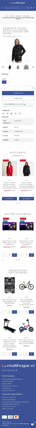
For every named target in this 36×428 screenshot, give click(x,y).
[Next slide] (32, 67)
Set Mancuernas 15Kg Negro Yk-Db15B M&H (10, 301)
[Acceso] (31, 7)
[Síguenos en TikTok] (16, 370)
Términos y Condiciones (9, 397)
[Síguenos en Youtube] (14, 370)
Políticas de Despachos (9, 399)
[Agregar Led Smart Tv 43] (14, 255)
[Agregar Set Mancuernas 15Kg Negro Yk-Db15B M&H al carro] (14, 312)
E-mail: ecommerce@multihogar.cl (12, 379)
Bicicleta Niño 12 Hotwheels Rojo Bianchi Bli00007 (26, 341)
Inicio (6, 16)
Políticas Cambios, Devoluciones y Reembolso (15, 402)
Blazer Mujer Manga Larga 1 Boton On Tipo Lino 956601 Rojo (9, 185)
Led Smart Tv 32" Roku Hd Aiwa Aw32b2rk (26, 242)
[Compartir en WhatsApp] (11, 113)
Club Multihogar (6, 388)
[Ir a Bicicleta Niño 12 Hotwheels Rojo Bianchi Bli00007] (26, 326)
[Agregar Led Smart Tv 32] (31, 255)
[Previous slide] (3, 67)
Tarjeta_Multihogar (7, 408)
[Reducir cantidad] (3, 88)
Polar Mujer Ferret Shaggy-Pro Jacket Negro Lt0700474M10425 (26, 185)
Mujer (12, 16)
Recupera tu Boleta (7, 381)
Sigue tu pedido (6, 383)
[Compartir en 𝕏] (7, 113)
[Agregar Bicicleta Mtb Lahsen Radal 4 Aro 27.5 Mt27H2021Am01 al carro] (31, 312)
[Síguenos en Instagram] (9, 370)
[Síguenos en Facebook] (12, 370)
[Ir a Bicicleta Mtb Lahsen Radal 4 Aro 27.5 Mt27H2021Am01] (26, 285)
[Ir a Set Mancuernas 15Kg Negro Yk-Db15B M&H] (9, 285)
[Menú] (2, 7)
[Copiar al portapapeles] (19, 113)
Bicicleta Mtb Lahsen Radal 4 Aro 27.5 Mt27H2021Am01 (26, 302)
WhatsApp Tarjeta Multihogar (10, 404)
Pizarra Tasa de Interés (8, 406)
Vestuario (18, 16)
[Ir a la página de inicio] (18, 3)
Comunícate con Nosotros (9, 386)
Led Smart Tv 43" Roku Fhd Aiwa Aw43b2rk (9, 242)
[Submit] (27, 8)
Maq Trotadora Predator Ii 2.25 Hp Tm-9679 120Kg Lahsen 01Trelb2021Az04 (9, 343)
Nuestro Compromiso (8, 390)
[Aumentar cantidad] (32, 88)
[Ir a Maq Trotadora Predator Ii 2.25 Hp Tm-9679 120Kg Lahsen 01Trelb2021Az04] (9, 326)
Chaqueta (26, 16)
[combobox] (16, 8)
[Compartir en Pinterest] (15, 113)
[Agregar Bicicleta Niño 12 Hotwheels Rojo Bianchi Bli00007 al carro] (31, 354)
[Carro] (34, 7)
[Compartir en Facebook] (3, 113)
